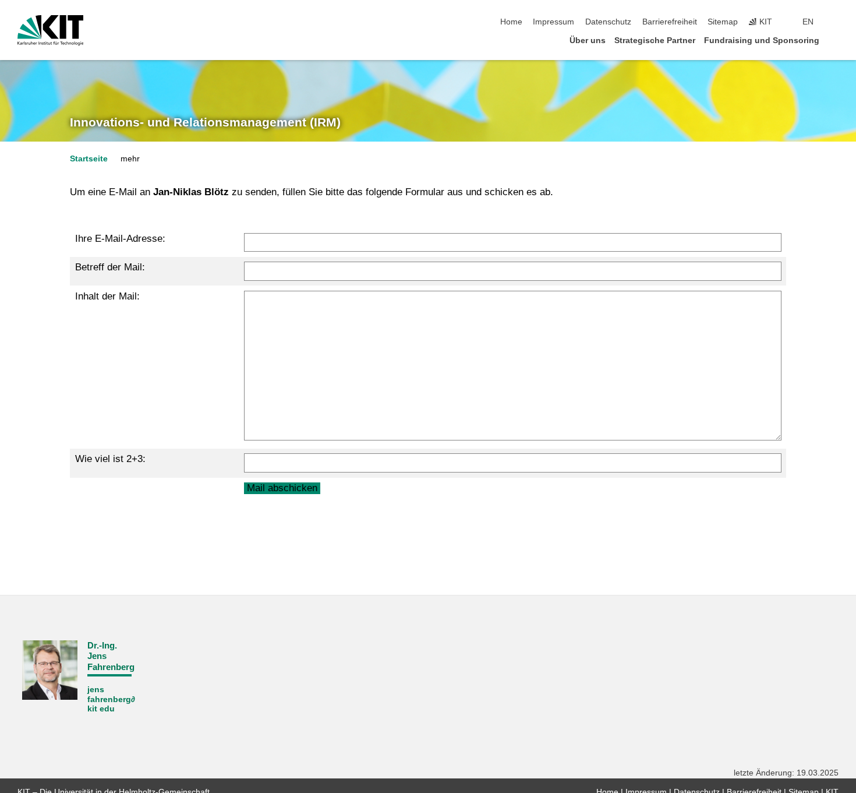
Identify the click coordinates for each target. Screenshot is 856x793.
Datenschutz (608, 21)
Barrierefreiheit (669, 21)
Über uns (588, 40)
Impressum (553, 21)
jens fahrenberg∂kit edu (111, 699)
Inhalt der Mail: (107, 296)
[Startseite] (835, 40)
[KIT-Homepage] (50, 30)
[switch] (835, 22)
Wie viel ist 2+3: (110, 458)
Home (511, 21)
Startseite (89, 158)
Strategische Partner (654, 40)
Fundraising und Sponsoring (761, 40)
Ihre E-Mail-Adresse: (120, 238)
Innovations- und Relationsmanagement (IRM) (205, 122)
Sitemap (723, 21)
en (807, 21)
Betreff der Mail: (110, 267)
